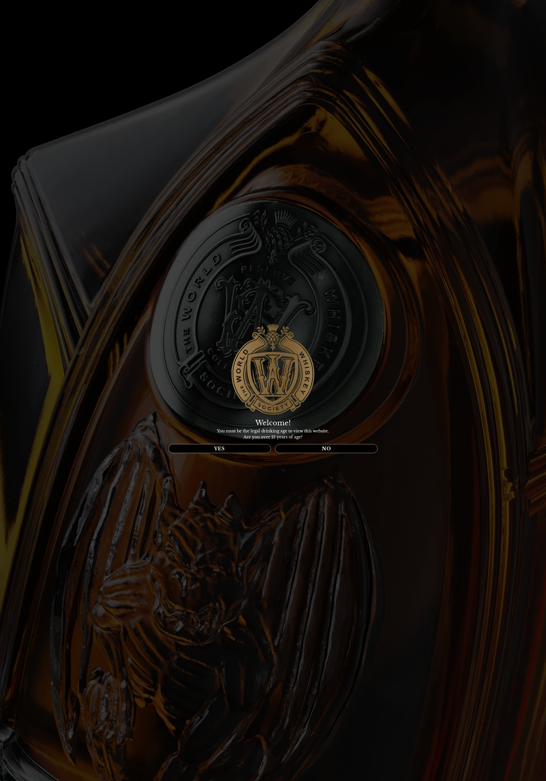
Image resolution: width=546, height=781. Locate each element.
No (326, 448)
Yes (219, 448)
